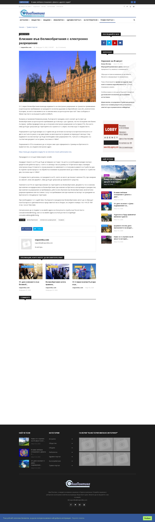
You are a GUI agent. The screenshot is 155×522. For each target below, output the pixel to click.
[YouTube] (84, 504)
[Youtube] (130, 6)
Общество (35, 20)
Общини (47, 20)
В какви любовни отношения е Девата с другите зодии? (51, 2)
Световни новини (27, 266)
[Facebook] (124, 6)
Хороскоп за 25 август (111, 61)
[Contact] (133, 6)
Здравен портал (74, 20)
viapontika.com (26, 47)
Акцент (106, 175)
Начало (21, 27)
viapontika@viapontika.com (44, 243)
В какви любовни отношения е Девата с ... (38, 452)
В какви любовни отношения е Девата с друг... (122, 195)
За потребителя (91, 20)
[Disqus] (57, 328)
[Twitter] (127, 6)
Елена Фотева (106, 64)
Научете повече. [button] (78, 518)
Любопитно (58, 20)
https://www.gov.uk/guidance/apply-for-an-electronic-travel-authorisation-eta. (45, 152)
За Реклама (51, 6)
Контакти (60, 6)
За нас (43, 6)
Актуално (24, 20)
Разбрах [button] (147, 518)
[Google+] (79, 504)
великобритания (32, 220)
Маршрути (78, 266)
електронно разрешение (48, 220)
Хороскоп (36, 6)
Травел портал (107, 20)
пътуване (61, 220)
